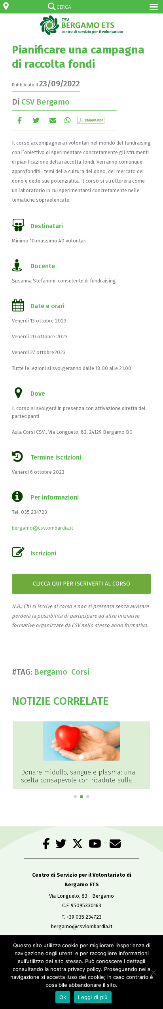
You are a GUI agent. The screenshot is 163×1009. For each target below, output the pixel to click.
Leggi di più (93, 997)
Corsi (82, 672)
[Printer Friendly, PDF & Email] (90, 120)
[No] (153, 972)
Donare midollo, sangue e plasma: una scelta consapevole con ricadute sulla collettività (78, 780)
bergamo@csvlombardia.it (42, 528)
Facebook (19, 120)
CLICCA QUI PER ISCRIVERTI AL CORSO (81, 583)
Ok (62, 997)
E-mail (53, 120)
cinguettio (36, 120)
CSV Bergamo (45, 102)
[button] (75, 796)
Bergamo (52, 672)
